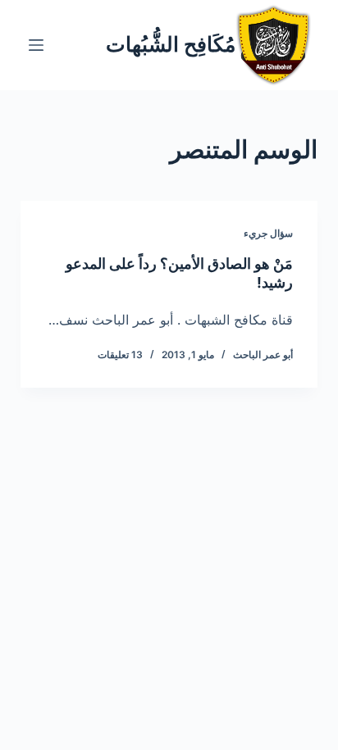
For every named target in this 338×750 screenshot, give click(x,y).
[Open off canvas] (36, 45)
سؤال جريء (268, 233)
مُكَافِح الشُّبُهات (170, 44)
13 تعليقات (120, 354)
